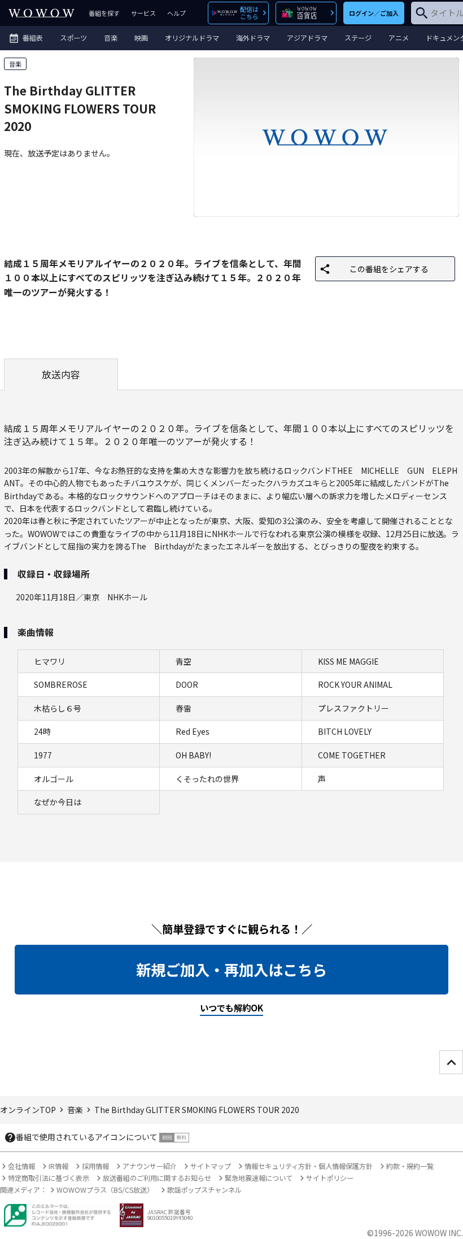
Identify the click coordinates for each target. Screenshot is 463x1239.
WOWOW (41, 13)
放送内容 (61, 374)
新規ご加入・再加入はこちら (231, 969)
